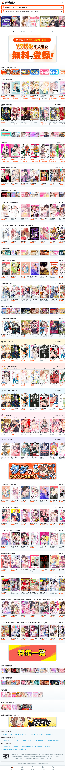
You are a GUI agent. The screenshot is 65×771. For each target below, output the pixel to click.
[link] (15, 72)
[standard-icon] (61, 7)
